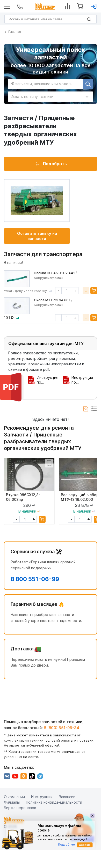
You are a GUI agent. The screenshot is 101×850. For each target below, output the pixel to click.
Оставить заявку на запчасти (37, 236)
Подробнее (66, 844)
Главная (14, 32)
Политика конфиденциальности (54, 802)
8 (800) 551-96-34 (61, 727)
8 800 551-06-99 (35, 579)
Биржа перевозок (20, 807)
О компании (14, 796)
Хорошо (85, 845)
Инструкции (42, 796)
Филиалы (12, 802)
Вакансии (67, 796)
